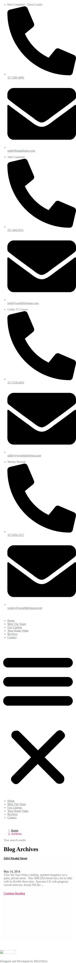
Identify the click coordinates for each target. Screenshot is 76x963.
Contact (11, 637)
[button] (38, 719)
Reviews (12, 634)
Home (11, 620)
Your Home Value (17, 630)
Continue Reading (14, 893)
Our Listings (14, 627)
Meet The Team (16, 623)
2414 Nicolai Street (15, 858)
